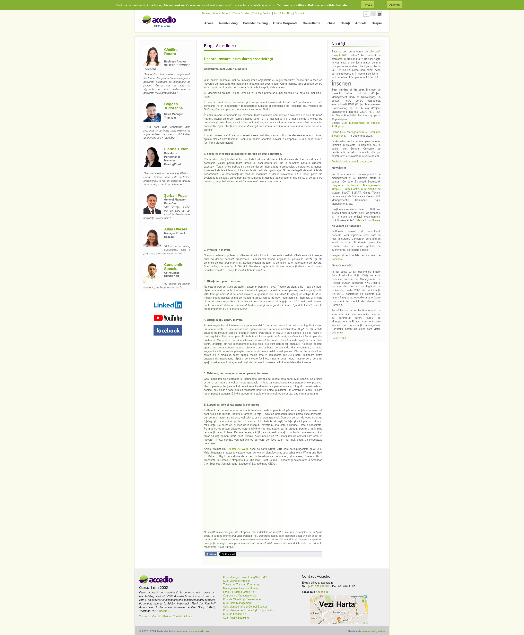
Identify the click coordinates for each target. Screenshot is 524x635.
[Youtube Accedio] (168, 317)
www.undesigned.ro (373, 631)
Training (206, 13)
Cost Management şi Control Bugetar (245, 606)
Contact (299, 13)
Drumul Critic (351, 189)
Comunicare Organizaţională (239, 595)
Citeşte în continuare (368, 220)
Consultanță (311, 23)
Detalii (368, 5)
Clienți (345, 23)
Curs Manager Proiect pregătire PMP (245, 577)
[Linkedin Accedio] (168, 305)
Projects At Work (237, 449)
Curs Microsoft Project (236, 581)
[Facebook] (373, 13)
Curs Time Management (237, 603)
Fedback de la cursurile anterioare (352, 161)
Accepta (394, 5)
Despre (377, 23)
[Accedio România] (156, 579)
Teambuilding (228, 23)
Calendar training (255, 23)
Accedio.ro (322, 592)
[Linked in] (379, 13)
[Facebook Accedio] (168, 330)
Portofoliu (279, 13)
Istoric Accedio (222, 13)
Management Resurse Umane (240, 588)
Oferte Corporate (285, 23)
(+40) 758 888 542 (319, 586)
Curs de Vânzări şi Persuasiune (242, 599)
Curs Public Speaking (236, 617)
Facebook (337, 259)
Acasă (208, 23)
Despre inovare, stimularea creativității (238, 58)
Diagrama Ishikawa (345, 185)
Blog (289, 13)
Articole (360, 23)
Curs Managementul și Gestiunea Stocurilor (356, 133)
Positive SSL (339, 338)
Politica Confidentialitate (177, 616)
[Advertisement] (263, 219)
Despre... (164, 611)
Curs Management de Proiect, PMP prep (356, 124)
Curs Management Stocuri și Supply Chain (248, 610)
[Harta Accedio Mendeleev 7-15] (339, 609)
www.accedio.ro (199, 631)
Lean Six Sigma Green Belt (239, 592)
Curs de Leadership (234, 614)
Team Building (241, 13)
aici (341, 332)
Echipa (330, 23)
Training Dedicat (261, 13)
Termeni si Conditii (150, 616)
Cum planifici (369, 189)
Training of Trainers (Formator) (241, 584)
